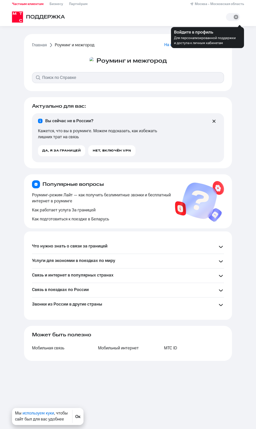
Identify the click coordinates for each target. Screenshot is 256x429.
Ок (77, 416)
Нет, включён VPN (112, 151)
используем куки (38, 413)
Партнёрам (78, 4)
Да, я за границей (61, 151)
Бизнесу (56, 4)
